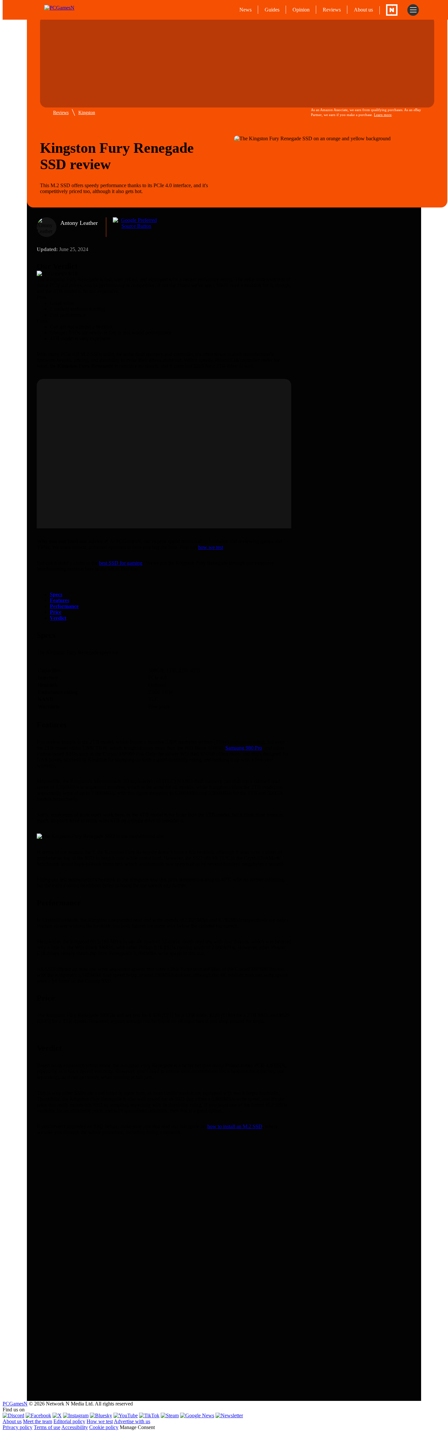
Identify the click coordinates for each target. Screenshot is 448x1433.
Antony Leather (79, 223)
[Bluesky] (101, 1415)
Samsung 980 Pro (243, 748)
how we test (210, 547)
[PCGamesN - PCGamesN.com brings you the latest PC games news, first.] (72, 10)
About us (363, 9)
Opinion (301, 9)
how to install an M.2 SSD (234, 1126)
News (245, 9)
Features (59, 600)
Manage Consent (137, 1427)
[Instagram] (76, 1415)
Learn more (383, 115)
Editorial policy (69, 1421)
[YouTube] (125, 1415)
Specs (56, 594)
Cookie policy (103, 1427)
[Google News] (197, 1415)
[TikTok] (149, 1415)
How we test (100, 1421)
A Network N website (391, 10)
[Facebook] (38, 1415)
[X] (57, 1415)
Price (55, 612)
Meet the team (37, 1421)
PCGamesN (15, 1403)
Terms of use (47, 1427)
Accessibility (74, 1427)
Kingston (86, 112)
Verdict (58, 618)
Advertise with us (132, 1421)
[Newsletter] (229, 1415)
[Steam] (170, 1415)
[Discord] (13, 1415)
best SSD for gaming (120, 563)
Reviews (332, 9)
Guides (272, 9)
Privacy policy (17, 1427)
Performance (64, 606)
